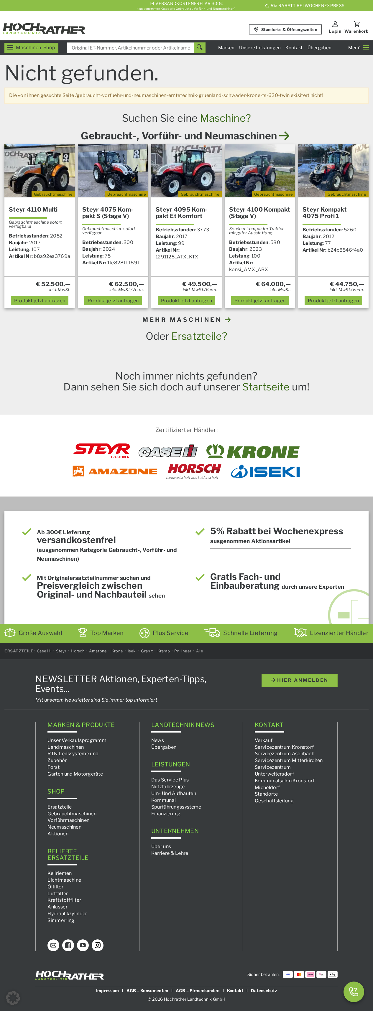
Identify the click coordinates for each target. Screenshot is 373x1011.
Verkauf (263, 740)
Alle (199, 651)
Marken (226, 47)
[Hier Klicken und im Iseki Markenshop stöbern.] (265, 471)
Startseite (266, 387)
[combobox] (136, 47)
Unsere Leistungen (260, 47)
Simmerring (60, 920)
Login (335, 31)
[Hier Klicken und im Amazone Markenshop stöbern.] (115, 471)
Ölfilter (55, 887)
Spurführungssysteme (176, 807)
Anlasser (57, 907)
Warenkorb (356, 31)
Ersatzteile (59, 807)
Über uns (161, 847)
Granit (147, 651)
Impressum (107, 990)
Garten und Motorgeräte (75, 774)
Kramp (163, 651)
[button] (13, 998)
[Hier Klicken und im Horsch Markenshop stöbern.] (193, 471)
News (157, 740)
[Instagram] (97, 945)
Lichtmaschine (64, 880)
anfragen (39, 301)
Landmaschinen (65, 747)
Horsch (78, 651)
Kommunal (163, 800)
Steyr (61, 651)
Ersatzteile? (199, 336)
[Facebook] (68, 945)
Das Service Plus (170, 780)
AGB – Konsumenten (147, 990)
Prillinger (182, 651)
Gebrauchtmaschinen (71, 814)
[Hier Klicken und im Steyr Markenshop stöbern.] (101, 450)
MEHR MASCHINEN (183, 319)
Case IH (44, 651)
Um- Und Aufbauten (173, 793)
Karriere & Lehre (169, 853)
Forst (53, 767)
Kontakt (294, 47)
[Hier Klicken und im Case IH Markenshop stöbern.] (168, 450)
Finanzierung (166, 814)
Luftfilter (57, 893)
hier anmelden (301, 680)
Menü (354, 47)
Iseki (132, 651)
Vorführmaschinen (68, 820)
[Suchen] (200, 47)
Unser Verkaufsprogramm (76, 740)
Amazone (98, 651)
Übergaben (320, 47)
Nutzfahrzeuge (168, 787)
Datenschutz (264, 990)
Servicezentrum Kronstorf (284, 747)
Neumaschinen (64, 827)
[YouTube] (83, 945)
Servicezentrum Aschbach (284, 754)
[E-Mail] (53, 945)
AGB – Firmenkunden (197, 990)
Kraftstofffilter (64, 900)
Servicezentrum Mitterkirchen (289, 760)
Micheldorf (267, 787)
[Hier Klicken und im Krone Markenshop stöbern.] (253, 450)
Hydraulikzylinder (67, 914)
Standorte (266, 794)
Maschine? (225, 118)
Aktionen (57, 834)
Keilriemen (59, 873)
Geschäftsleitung (274, 801)
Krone (117, 651)
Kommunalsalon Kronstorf (285, 781)
